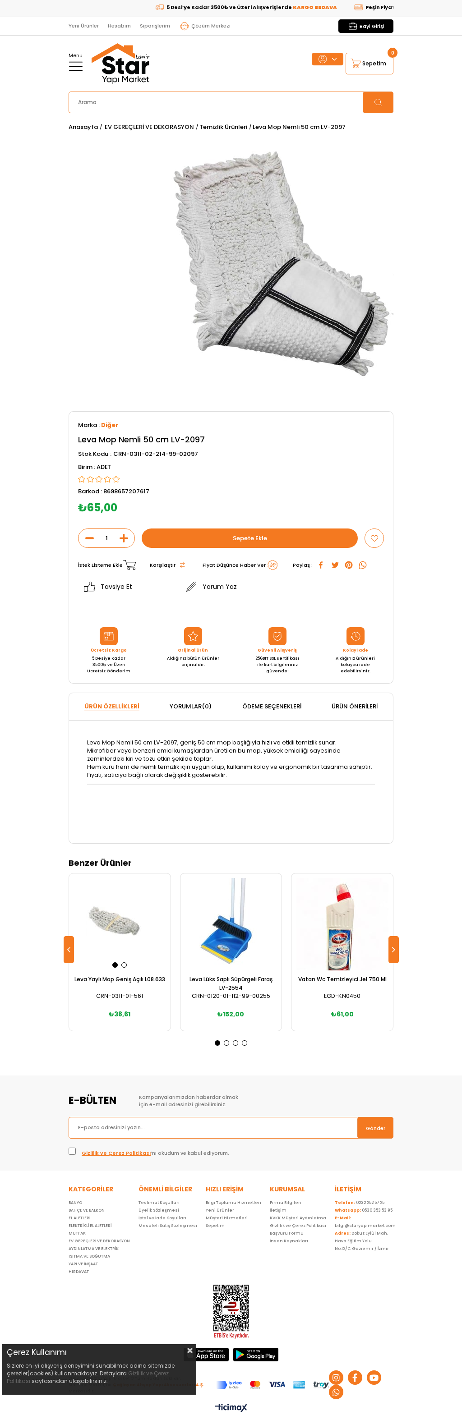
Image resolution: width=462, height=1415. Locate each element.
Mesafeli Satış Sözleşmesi (168, 1225)
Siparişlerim (155, 25)
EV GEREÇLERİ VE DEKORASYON (99, 1241)
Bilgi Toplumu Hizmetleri (233, 1202)
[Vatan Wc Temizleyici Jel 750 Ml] (342, 924)
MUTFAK (77, 1233)
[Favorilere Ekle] (374, 538)
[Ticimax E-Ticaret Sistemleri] (231, 1408)
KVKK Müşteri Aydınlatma (298, 1218)
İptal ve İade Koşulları (162, 1218)
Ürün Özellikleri (111, 706)
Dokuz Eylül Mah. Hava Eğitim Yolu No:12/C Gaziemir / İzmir (362, 1241)
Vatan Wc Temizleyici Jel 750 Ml (342, 979)
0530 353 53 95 (364, 1210)
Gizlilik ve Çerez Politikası (116, 1153)
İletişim (278, 1210)
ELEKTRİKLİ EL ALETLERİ (90, 1225)
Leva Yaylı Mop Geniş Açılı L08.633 (119, 979)
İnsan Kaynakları (289, 1241)
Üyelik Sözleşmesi (159, 1210)
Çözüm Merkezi (211, 25)
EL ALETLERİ (79, 1218)
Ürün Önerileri (355, 706)
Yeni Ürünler (84, 25)
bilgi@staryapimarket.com (365, 1221)
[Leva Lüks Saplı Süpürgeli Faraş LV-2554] (231, 924)
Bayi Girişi (372, 26)
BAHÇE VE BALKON (87, 1210)
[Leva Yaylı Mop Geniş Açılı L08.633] (120, 924)
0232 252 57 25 (359, 1202)
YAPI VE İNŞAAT (83, 1264)
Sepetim (215, 1225)
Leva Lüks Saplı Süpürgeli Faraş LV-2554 (231, 983)
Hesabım (119, 25)
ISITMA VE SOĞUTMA (89, 1256)
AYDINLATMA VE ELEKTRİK (94, 1248)
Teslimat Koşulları (159, 1202)
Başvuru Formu (287, 1233)
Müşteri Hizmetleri (227, 1218)
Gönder (375, 1128)
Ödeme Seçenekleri (271, 706)
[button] (115, 965)
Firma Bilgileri (285, 1202)
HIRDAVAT (79, 1271)
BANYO (75, 1202)
